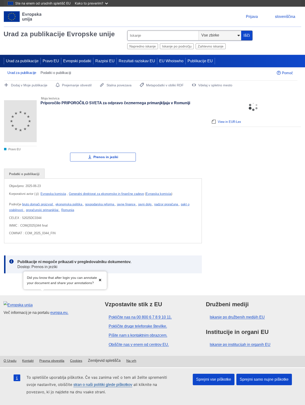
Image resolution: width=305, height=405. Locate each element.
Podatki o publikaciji (24, 174)
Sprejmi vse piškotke (213, 379)
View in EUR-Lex (229, 122)
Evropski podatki (77, 61)
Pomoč (287, 73)
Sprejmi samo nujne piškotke (264, 379)
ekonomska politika (69, 204)
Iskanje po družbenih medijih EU (237, 317)
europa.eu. (59, 313)
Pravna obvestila (51, 361)
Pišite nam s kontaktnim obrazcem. (138, 335)
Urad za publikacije (22, 61)
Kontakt (28, 361)
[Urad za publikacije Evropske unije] (23, 16)
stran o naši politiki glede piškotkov (102, 385)
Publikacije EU (200, 61)
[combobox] (162, 35)
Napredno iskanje (142, 46)
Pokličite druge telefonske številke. (138, 326)
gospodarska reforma (100, 204)
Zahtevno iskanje (211, 46)
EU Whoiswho (171, 61)
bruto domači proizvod (38, 204)
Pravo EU (51, 61)
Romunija (67, 210)
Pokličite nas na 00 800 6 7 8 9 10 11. (140, 317)
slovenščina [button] (285, 17)
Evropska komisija (53, 194)
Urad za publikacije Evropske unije (59, 34)
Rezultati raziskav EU (137, 61)
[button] (100, 280)
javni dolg (145, 204)
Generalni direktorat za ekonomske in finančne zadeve (106, 194)
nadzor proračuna (166, 204)
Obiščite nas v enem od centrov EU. (139, 345)
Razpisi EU (105, 61)
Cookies (76, 361)
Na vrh (131, 361)
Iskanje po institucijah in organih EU (240, 345)
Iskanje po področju (177, 46)
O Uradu (10, 361)
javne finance (126, 204)
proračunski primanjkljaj (42, 210)
